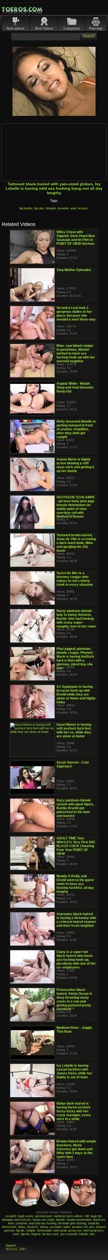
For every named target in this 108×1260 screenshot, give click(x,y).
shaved (101, 1226)
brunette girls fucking (72, 1223)
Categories (71, 28)
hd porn (83, 208)
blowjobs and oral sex (16, 1219)
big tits (20, 1230)
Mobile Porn (22, 9)
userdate (56, 1226)
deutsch (32, 1226)
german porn (43, 1216)
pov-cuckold (68, 1234)
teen (11, 1223)
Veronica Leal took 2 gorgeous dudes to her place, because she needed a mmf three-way (76, 313)
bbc (92, 1234)
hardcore (99, 1219)
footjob (30, 1230)
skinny (44, 1226)
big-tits (25, 1234)
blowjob (51, 208)
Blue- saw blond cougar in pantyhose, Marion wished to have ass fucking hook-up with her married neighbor (75, 353)
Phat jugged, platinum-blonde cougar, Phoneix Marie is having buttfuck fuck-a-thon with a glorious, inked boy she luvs (75, 658)
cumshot (21, 1223)
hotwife (83, 1234)
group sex (75, 1230)
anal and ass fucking (42, 1223)
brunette (63, 208)
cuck (15, 1234)
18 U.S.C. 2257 (16, 1249)
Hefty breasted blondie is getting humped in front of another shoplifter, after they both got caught (76, 429)
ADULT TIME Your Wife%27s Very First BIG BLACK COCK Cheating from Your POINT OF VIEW (75, 846)
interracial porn (93, 1230)
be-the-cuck (50, 1234)
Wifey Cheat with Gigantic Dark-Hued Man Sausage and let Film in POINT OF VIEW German (75, 238)
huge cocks (26, 1216)
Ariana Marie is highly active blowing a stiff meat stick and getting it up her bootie (75, 465)
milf (86, 1216)
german (9, 1230)
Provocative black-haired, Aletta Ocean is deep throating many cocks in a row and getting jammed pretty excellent (74, 999)
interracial (59, 1230)
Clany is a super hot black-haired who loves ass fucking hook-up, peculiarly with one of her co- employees (76, 959)
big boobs (25, 208)
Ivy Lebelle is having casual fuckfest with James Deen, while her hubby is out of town (74, 1071)
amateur (77, 1226)
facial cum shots (44, 1219)
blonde (60, 1219)
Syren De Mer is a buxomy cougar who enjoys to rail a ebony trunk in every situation (74, 579)
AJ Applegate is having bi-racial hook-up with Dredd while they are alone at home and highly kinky (76, 694)
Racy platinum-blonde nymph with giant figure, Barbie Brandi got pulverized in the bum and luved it (75, 808)
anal (73, 208)
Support (11, 1245)
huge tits (96, 1216)
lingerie (36, 1234)
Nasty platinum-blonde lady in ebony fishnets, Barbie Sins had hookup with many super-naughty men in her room (76, 618)
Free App (95, 28)
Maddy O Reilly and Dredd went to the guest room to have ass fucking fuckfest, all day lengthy (75, 884)
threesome (9, 1226)
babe (66, 1226)
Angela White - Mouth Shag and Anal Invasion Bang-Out (74, 387)
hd (86, 1226)
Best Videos (44, 28)
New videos (15, 28)
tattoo (21, 1226)
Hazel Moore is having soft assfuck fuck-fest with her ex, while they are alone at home (73, 730)
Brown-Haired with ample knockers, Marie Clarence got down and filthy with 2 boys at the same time (76, 1149)
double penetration (79, 1219)
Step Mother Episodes (73, 270)
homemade (44, 1230)
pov (91, 1226)
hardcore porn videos (68, 1216)
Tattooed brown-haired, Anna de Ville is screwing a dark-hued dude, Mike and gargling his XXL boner (76, 543)
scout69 (10, 1216)
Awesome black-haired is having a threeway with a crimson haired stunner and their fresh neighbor (76, 920)
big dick (39, 208)
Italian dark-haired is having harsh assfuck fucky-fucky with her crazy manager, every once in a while (73, 1111)
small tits (93, 1223)
